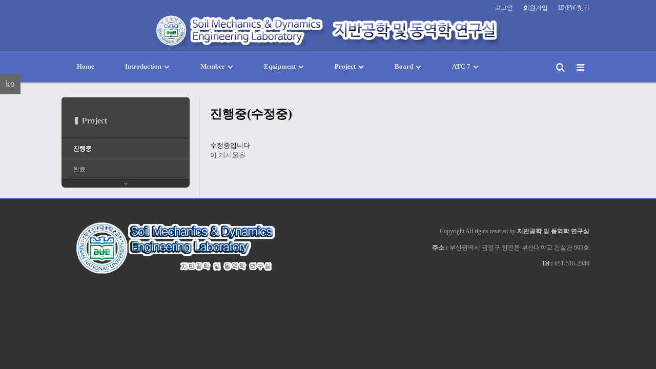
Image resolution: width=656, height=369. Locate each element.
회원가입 (535, 7)
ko (10, 84)
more (125, 184)
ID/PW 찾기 (573, 7)
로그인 (504, 7)
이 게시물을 (227, 155)
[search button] (560, 66)
